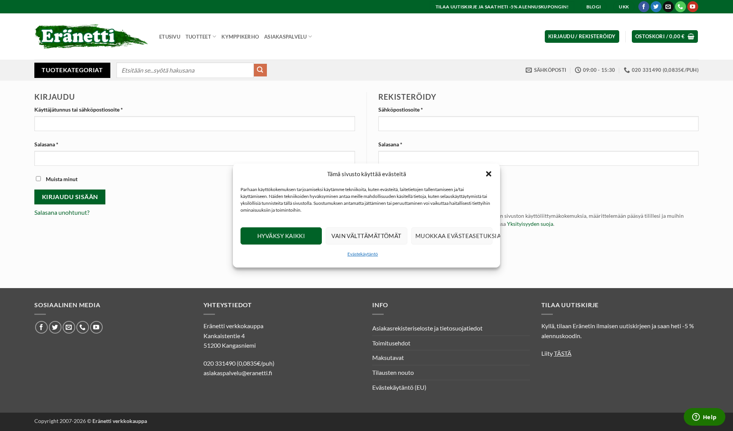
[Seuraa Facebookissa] (643, 7)
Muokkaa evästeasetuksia (453, 235)
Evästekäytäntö (362, 254)
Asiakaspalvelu (285, 37)
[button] (488, 174)
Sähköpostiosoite (412, 109)
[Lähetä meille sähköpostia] (668, 7)
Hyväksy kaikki (281, 235)
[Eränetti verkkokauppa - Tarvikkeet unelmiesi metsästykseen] (91, 36)
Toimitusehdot (391, 343)
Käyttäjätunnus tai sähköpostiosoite (90, 109)
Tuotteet (198, 37)
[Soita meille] (680, 7)
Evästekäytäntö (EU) (399, 387)
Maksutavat (388, 357)
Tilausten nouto (393, 372)
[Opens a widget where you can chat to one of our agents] (704, 417)
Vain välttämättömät (366, 235)
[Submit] (260, 70)
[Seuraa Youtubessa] (692, 7)
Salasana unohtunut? (61, 212)
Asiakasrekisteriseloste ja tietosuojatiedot (427, 328)
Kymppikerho (240, 37)
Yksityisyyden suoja (530, 224)
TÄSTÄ (563, 353)
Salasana (58, 144)
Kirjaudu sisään (70, 196)
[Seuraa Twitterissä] (656, 7)
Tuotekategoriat (72, 69)
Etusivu (169, 37)
